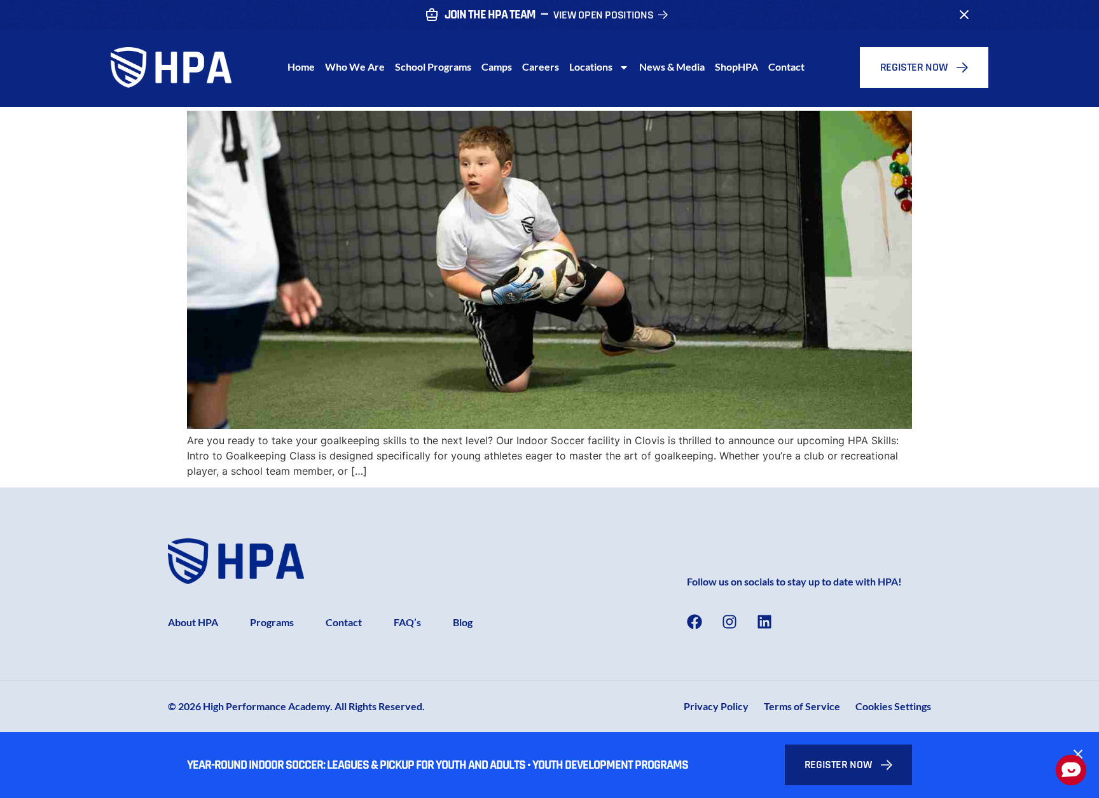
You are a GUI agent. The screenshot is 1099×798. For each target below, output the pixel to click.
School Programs (433, 66)
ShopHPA (736, 66)
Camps (496, 66)
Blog (463, 622)
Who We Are (355, 66)
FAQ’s (407, 622)
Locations (590, 66)
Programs (272, 622)
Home (301, 66)
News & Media (672, 66)
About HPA (193, 622)
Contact (786, 66)
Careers (540, 66)
